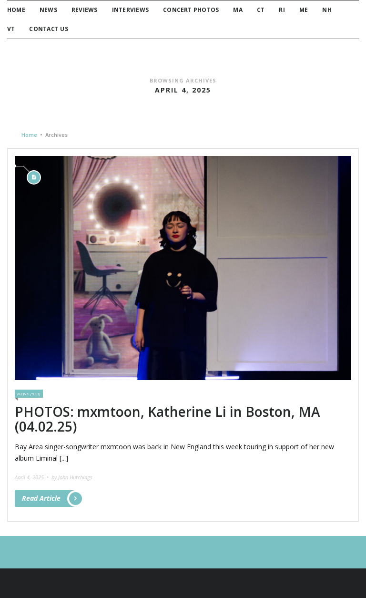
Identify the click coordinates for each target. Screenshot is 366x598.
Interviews (130, 10)
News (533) (29, 393)
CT (260, 10)
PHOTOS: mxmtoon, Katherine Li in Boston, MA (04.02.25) (167, 418)
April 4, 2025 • (32, 477)
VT (11, 29)
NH (326, 10)
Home (16, 10)
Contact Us (48, 29)
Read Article (41, 498)
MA (237, 10)
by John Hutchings (71, 477)
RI (282, 10)
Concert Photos (191, 10)
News (48, 10)
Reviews (84, 10)
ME (303, 10)
